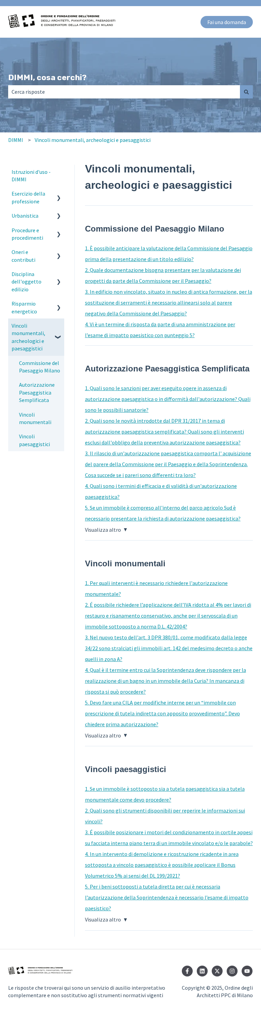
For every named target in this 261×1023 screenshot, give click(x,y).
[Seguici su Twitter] (217, 971)
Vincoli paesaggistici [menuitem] (34, 440)
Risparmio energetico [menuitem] (24, 307)
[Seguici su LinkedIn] (202, 971)
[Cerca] (246, 91)
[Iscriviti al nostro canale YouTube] (247, 971)
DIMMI (15, 139)
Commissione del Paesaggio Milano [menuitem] (39, 367)
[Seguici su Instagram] (232, 971)
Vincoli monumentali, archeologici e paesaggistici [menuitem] (28, 337)
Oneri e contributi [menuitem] (23, 256)
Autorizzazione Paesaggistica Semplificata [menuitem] (37, 392)
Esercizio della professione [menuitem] (28, 197)
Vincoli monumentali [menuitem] (35, 418)
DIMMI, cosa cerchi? (47, 77)
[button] (58, 194)
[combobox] (124, 91)
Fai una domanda (226, 22)
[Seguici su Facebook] (187, 971)
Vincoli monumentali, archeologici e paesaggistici (93, 139)
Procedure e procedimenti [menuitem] (27, 234)
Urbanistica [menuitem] (25, 215)
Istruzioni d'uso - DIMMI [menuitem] (31, 175)
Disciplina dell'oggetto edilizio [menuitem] (26, 282)
